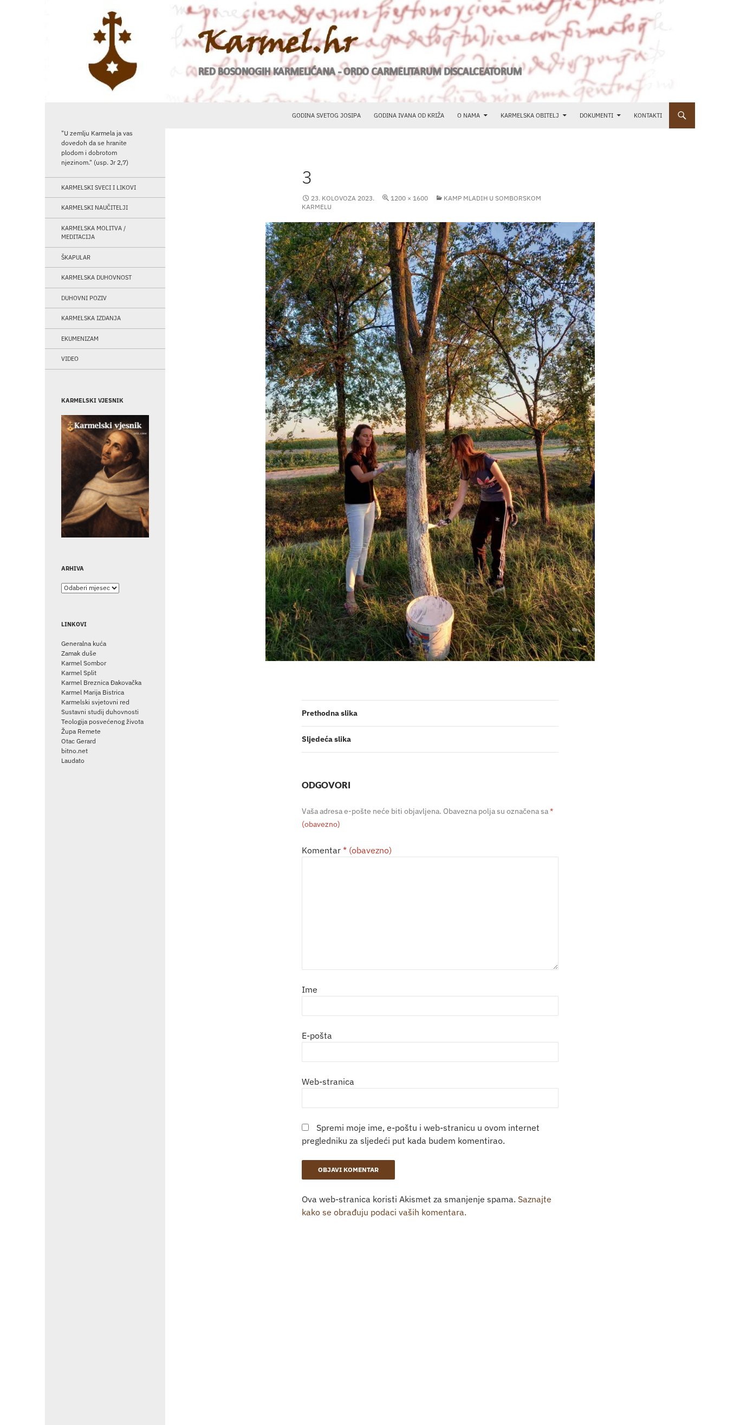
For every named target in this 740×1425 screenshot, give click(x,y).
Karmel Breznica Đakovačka (101, 682)
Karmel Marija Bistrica (92, 692)
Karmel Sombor (83, 663)
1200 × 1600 (409, 198)
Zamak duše (78, 653)
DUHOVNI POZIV (84, 298)
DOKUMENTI (596, 115)
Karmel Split (78, 673)
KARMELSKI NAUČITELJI (94, 207)
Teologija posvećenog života (102, 721)
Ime (309, 989)
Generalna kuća (83, 643)
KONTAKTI (648, 115)
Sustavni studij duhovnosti (100, 712)
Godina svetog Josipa (326, 115)
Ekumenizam (80, 338)
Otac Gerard (78, 741)
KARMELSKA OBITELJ (530, 115)
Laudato (73, 760)
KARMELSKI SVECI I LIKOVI (98, 187)
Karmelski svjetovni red (95, 702)
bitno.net (74, 751)
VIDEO (70, 358)
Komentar (347, 850)
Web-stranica (328, 1081)
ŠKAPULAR (75, 257)
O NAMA (468, 115)
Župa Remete (81, 731)
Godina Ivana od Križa (409, 115)
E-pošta (317, 1035)
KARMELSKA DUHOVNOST (96, 277)
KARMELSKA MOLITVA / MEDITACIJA (93, 232)
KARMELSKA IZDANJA (91, 318)
